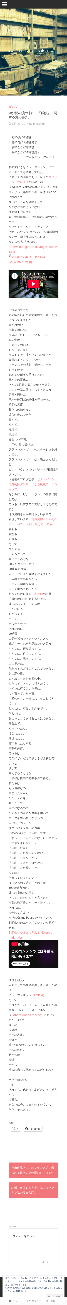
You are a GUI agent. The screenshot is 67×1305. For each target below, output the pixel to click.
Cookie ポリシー (21, 1290)
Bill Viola (37, 995)
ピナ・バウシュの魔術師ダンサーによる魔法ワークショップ (33, 484)
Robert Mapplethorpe (26, 1015)
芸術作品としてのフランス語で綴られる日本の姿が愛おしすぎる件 (32, 1170)
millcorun (39, 124)
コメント (47, 1261)
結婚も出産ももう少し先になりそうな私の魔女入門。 (32, 1190)
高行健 (38, 594)
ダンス (13, 107)
